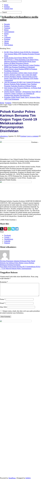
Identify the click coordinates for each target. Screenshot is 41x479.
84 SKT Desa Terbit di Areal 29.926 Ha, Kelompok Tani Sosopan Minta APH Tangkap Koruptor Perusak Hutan (22, 54)
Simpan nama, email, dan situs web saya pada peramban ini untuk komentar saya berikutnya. (20, 312)
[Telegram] (17, 228)
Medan (6, 43)
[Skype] (13, 228)
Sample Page (8, 8)
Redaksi (7, 7)
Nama (2, 299)
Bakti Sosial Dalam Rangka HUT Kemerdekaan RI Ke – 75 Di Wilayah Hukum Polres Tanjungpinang (20, 267)
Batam (6, 33)
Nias (5, 35)
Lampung (7, 37)
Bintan (6, 30)
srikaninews (4, 136)
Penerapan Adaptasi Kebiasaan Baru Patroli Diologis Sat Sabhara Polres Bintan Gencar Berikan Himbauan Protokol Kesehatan (17, 263)
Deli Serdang (8, 45)
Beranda (7, 24)
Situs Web (3, 307)
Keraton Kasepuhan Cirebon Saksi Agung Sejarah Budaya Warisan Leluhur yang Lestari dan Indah (21, 74)
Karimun (7, 39)
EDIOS (28, 478)
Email (2, 303)
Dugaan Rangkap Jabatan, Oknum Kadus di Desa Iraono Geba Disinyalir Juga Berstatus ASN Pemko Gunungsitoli (21, 78)
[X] (1, 228)
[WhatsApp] (9, 228)
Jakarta (6, 41)
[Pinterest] (5, 228)
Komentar (4, 282)
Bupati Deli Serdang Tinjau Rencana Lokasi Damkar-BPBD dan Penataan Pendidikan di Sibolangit (22, 66)
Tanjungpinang (9, 32)
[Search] (1, 1)
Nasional (7, 28)
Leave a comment (32, 136)
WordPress (12, 478)
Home (6, 5)
